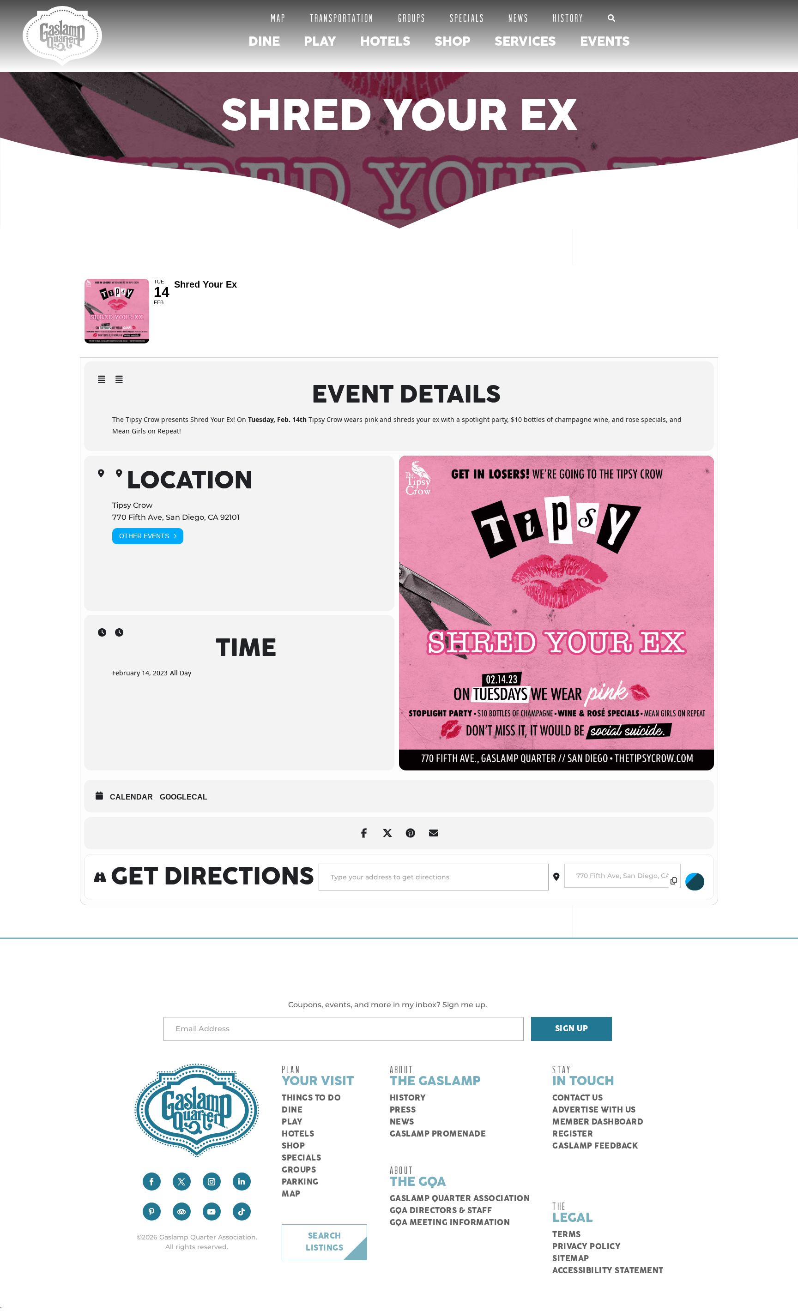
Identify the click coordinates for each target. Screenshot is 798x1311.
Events (605, 42)
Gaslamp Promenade (438, 1134)
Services (525, 42)
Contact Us (577, 1098)
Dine (264, 42)
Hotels (385, 42)
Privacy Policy (586, 1247)
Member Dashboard (597, 1122)
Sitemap (570, 1259)
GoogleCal (183, 797)
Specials (467, 18)
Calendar (131, 797)
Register (572, 1134)
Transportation (342, 18)
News (518, 18)
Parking (300, 1182)
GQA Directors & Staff (441, 1211)
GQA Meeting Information (450, 1223)
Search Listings (324, 1242)
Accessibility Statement (608, 1271)
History (568, 18)
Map (278, 18)
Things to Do (311, 1098)
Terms (566, 1235)
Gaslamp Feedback (595, 1146)
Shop (453, 42)
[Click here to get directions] (695, 881)
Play (320, 42)
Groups (412, 18)
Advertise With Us (594, 1110)
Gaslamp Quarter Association (460, 1199)
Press (403, 1110)
